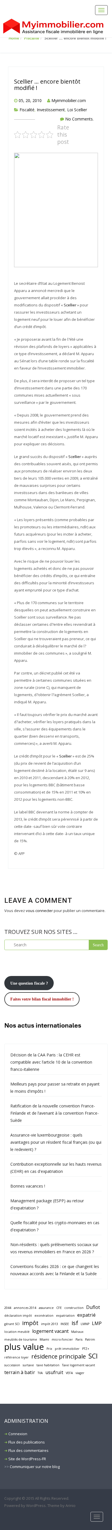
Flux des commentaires (28, 1450)
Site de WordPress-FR (27, 1458)
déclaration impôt (18, 1316)
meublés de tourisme (20, 1339)
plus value (24, 1346)
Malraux (77, 1332)
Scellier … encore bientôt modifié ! (47, 85)
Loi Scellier (77, 109)
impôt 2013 (49, 1324)
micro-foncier (62, 1339)
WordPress (36, 1505)
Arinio (70, 1505)
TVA (40, 1373)
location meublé (17, 1332)
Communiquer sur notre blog (35, 1466)
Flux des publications (26, 1442)
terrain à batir (19, 1372)
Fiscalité (31, 38)
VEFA (69, 1373)
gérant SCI (12, 1324)
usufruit (54, 1372)
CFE (59, 1308)
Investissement (51, 109)
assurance (46, 1308)
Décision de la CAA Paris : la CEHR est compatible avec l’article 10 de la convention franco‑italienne (51, 1062)
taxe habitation (47, 1365)
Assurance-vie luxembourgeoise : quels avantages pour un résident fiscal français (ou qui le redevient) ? (55, 1142)
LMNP (85, 1324)
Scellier (70, 305)
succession (12, 1365)
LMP (97, 1323)
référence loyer (16, 1357)
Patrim (90, 1339)
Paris (79, 1339)
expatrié (86, 1315)
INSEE (65, 1324)
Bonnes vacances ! (27, 1186)
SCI (93, 1356)
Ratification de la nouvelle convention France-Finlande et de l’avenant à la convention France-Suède (54, 1113)
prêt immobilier (67, 1349)
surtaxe (28, 1365)
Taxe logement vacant (78, 1365)
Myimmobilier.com (68, 100)
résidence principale (58, 1356)
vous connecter (39, 910)
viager (80, 1373)
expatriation (65, 1316)
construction (74, 1308)
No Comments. (79, 119)
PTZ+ (85, 1349)
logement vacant (50, 1331)
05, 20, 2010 (30, 100)
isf (75, 1322)
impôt (30, 1322)
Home (14, 38)
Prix (49, 1349)
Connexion (17, 1433)
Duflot (93, 1307)
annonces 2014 (25, 1308)
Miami (44, 1339)
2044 (7, 1308)
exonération (43, 1316)
